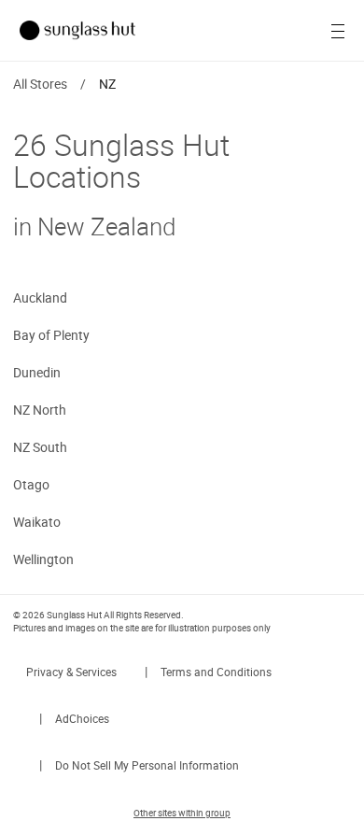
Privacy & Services (71, 671)
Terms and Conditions (216, 671)
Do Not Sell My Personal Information (147, 764)
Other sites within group (182, 812)
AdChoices (82, 718)
